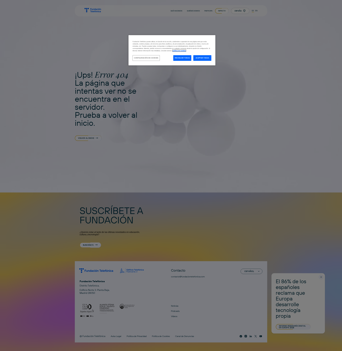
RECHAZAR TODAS (182, 58)
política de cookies (179, 50)
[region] (172, 50)
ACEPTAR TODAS (202, 58)
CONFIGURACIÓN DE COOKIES (146, 58)
